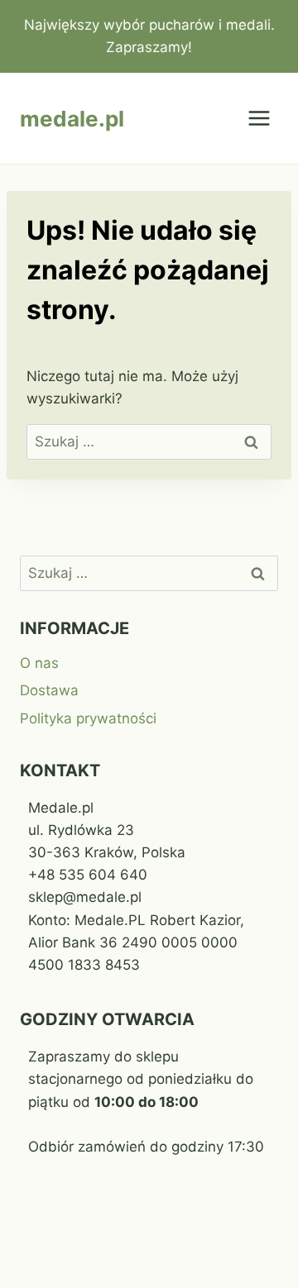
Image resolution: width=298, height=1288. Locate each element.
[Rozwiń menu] (258, 119)
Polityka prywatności (88, 718)
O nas (39, 663)
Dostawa (49, 690)
